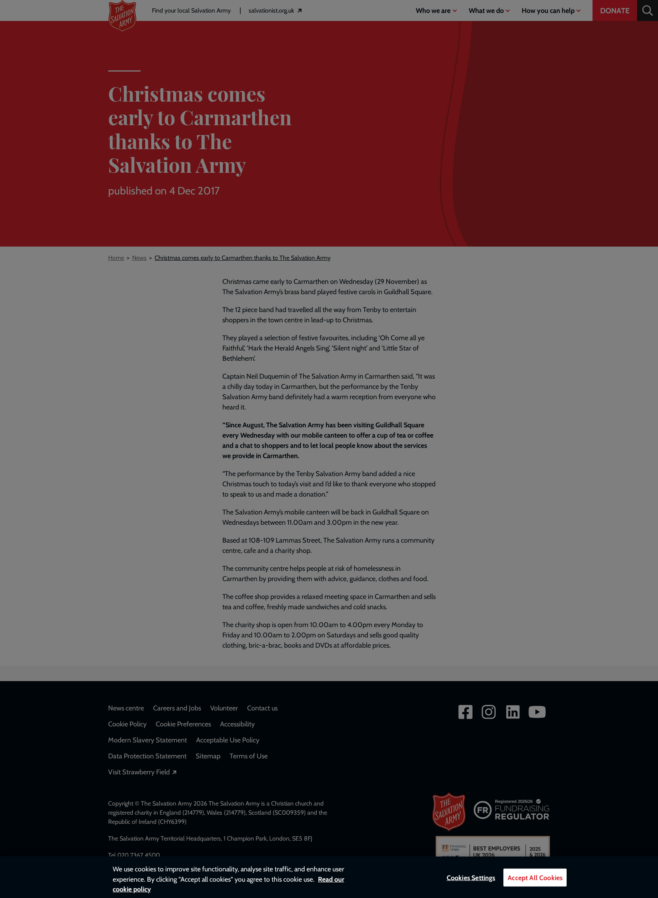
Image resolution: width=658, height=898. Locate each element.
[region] (329, 877)
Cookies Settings (471, 878)
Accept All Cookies (535, 878)
